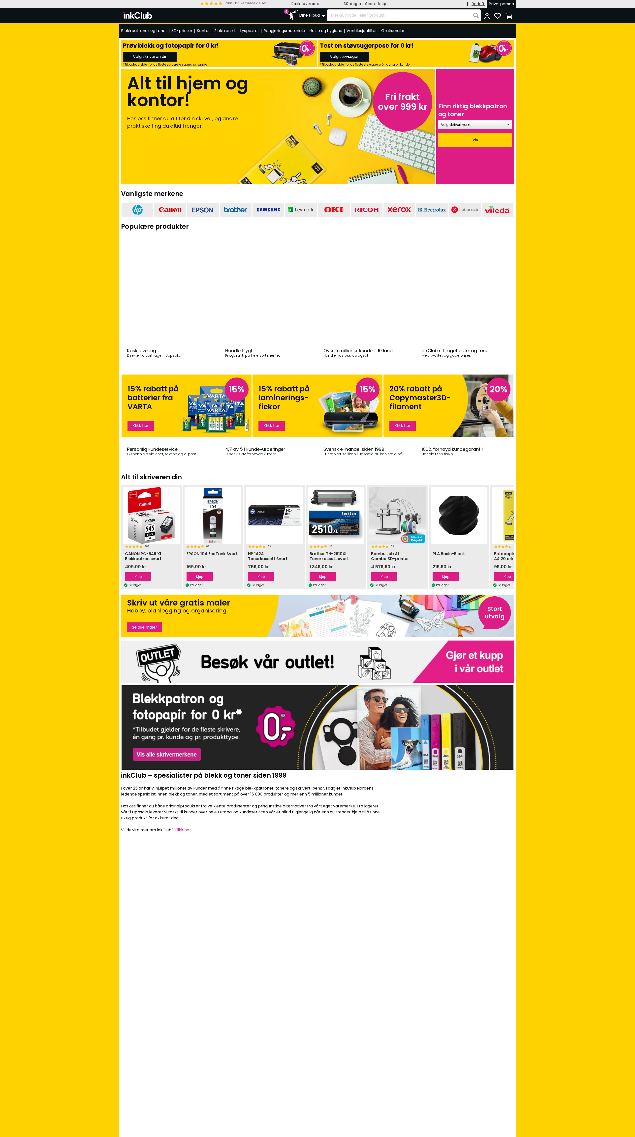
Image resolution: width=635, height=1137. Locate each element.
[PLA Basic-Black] (398, 515)
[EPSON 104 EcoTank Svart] (152, 515)
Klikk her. (183, 830)
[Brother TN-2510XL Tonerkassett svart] (275, 515)
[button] (233, 3)
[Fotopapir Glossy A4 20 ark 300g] (459, 515)
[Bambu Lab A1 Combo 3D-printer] (336, 515)
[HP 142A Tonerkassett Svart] (213, 515)
